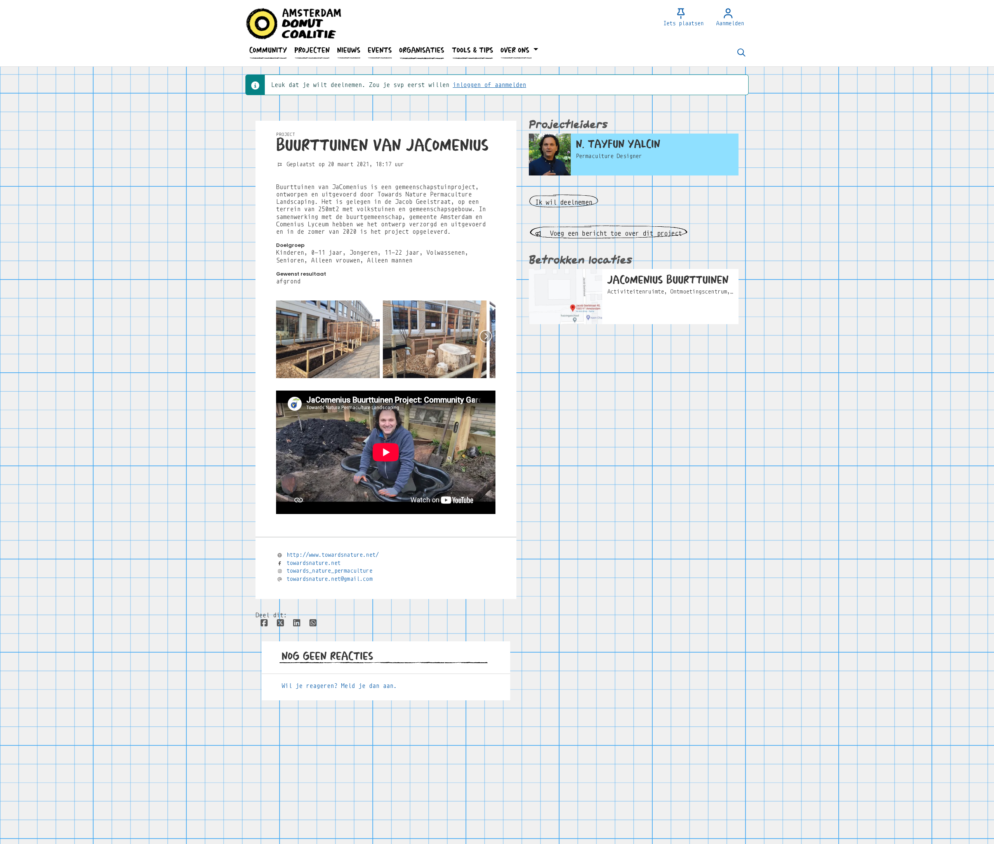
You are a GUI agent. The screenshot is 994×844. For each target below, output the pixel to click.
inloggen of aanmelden (489, 85)
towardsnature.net (314, 563)
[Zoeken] (741, 53)
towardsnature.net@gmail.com (329, 579)
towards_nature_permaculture (329, 571)
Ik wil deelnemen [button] (563, 202)
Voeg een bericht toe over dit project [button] (614, 233)
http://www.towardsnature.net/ (333, 555)
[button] (267, 50)
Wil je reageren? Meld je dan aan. (339, 685)
